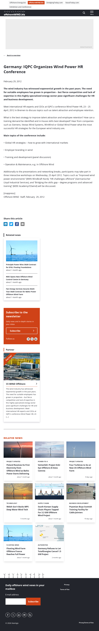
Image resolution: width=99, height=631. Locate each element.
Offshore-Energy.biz (18, 2)
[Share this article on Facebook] (17, 224)
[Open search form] (84, 13)
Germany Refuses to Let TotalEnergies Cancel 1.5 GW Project (49, 551)
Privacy (66, 585)
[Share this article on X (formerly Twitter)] (11, 224)
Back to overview (13, 55)
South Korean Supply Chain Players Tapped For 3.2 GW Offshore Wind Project (48, 511)
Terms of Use (64, 589)
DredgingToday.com (54, 2)
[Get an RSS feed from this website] (30, 615)
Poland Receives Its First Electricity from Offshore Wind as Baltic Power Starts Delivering (18, 469)
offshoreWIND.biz (36, 2)
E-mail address (12, 594)
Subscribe (15, 330)
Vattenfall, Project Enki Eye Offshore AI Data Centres (49, 468)
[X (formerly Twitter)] (32, 339)
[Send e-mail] (24, 615)
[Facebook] (28, 339)
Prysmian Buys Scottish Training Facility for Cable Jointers (80, 509)
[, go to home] (14, 13)
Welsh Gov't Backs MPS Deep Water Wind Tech (18, 508)
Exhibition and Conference (20, 7)
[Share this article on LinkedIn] (5, 224)
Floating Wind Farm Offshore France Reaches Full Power (16, 551)
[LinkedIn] (35, 339)
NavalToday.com (72, 2)
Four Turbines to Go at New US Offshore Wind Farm (80, 468)
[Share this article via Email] (23, 224)
